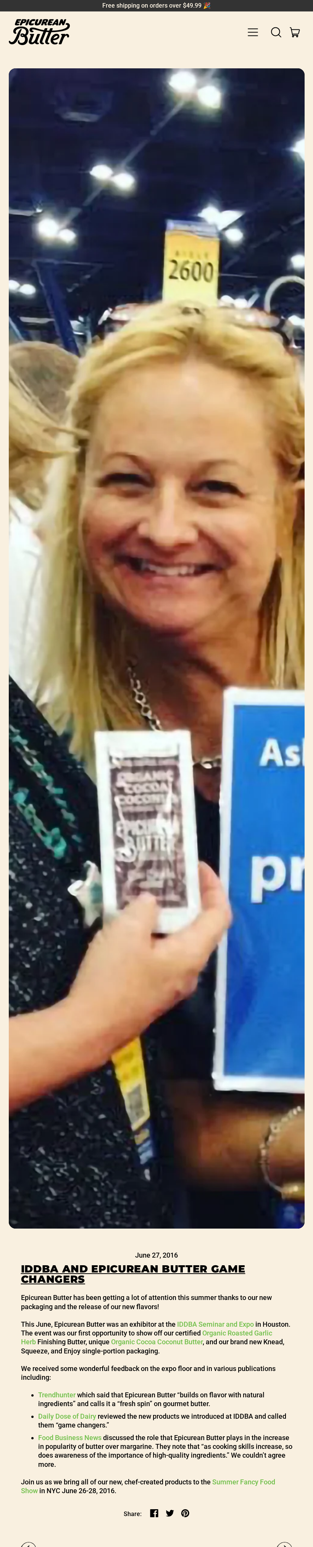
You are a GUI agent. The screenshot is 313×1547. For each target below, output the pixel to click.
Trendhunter (57, 1395)
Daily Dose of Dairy (67, 1416)
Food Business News (70, 1438)
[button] (276, 32)
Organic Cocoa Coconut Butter (157, 1342)
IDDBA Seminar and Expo (215, 1324)
